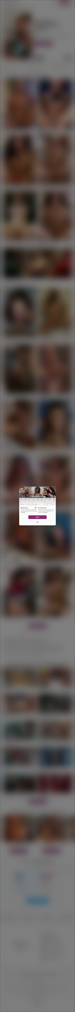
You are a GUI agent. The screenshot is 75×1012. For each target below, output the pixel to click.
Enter (37, 517)
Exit (37, 522)
